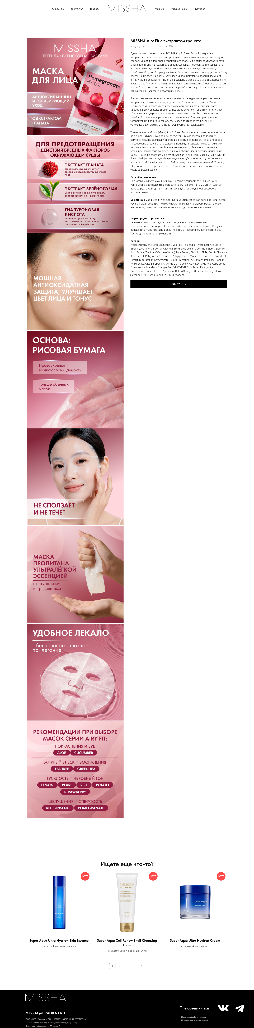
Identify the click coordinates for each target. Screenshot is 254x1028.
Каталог (200, 8)
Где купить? (76, 8)
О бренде (58, 8)
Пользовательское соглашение (194, 1020)
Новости (94, 8)
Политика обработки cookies (193, 1017)
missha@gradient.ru (45, 1013)
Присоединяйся (194, 1008)
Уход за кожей (179, 8)
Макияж (159, 8)
